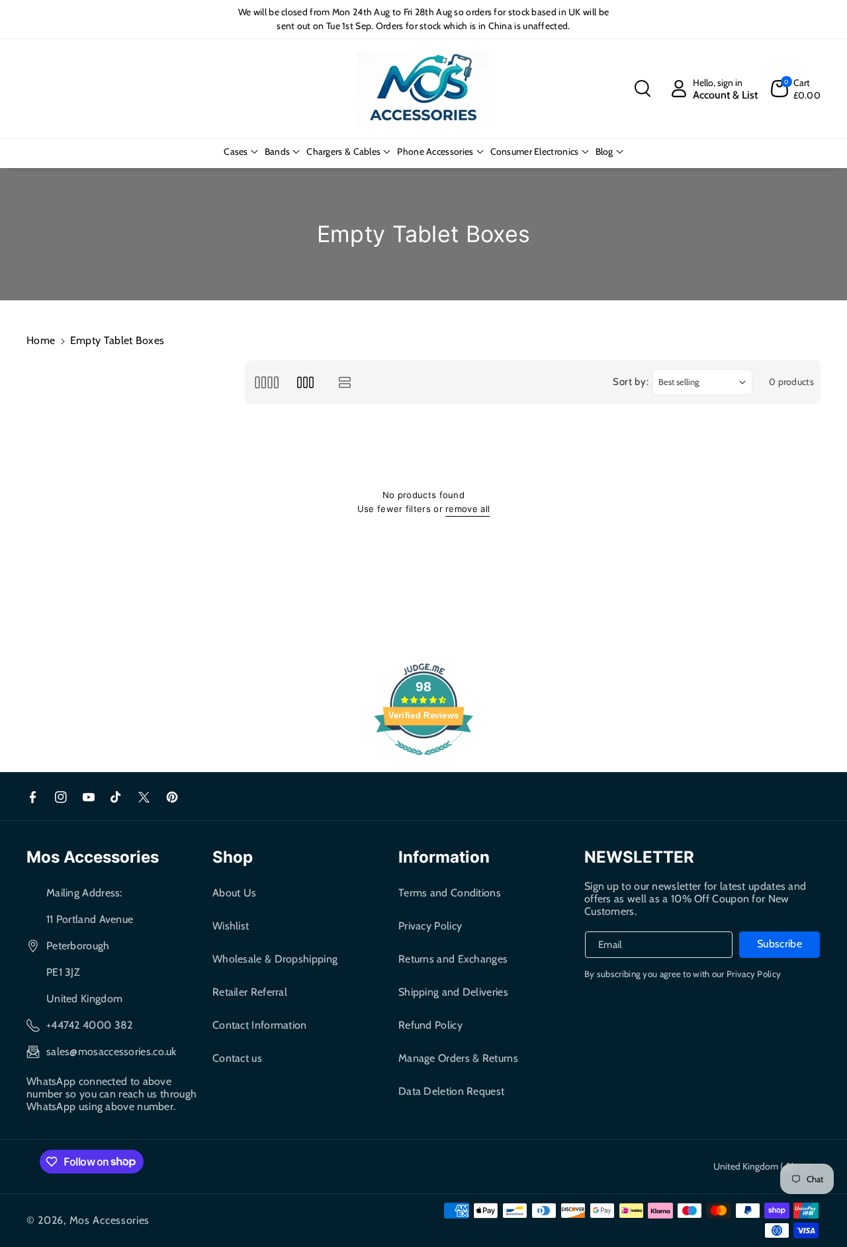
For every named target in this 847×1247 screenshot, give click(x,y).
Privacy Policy (430, 926)
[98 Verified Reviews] (423, 761)
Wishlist (230, 926)
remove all (467, 508)
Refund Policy (430, 1025)
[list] (345, 382)
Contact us (237, 1058)
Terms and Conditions (449, 892)
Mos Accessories (109, 1220)
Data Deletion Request (451, 1091)
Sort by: (631, 382)
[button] (642, 88)
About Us (234, 892)
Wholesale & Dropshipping (274, 959)
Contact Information (259, 1025)
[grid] (266, 382)
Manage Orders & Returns (458, 1058)
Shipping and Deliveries (453, 992)
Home (40, 340)
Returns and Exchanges (453, 959)
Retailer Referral (249, 992)
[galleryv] (305, 382)
